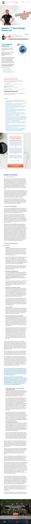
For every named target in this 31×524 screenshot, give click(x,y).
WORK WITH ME (8, 3)
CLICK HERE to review (12, 155)
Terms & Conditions (17, 522)
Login (28, 2)
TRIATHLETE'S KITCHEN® (16, 3)
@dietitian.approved (7, 94)
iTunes (13, 150)
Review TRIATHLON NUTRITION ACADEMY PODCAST (15, 166)
